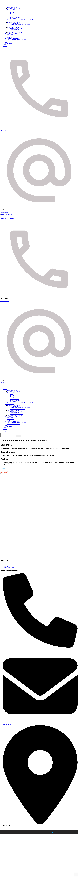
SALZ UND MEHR (9, 21)
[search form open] (0, 434)
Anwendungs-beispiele (10, 36)
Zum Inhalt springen (5, 1)
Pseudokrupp (13, 18)
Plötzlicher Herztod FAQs (13, 41)
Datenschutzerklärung (8, 567)
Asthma (11, 11)
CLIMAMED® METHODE (11, 7)
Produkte (5, 6)
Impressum (5, 563)
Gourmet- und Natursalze (13, 22)
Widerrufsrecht (6, 566)
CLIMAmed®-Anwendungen (14, 9)
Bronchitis (12, 12)
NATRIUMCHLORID (15, 23)
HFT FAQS (10, 34)
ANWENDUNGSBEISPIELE (16, 28)
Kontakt (5, 46)
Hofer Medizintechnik (8, 218)
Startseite (5, 4)
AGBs (4, 565)
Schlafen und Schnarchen (16, 17)
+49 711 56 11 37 (4, 130)
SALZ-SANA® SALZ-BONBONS (15, 32)
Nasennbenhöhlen (14, 16)
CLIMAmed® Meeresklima (13, 8)
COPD (11, 13)
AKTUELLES (6, 44)
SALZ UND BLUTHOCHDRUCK (17, 26)
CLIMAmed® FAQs (7, 43)
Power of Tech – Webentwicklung (44, 832)
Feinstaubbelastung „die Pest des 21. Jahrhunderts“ (20, 19)
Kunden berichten (7, 42)
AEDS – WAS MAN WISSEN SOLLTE (16, 39)
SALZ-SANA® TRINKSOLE (14, 27)
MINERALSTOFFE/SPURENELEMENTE (20, 24)
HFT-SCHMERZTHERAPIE (12, 33)
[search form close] (0, 437)
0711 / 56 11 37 (7, 648)
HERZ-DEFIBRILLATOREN (12, 38)
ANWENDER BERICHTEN (16, 31)
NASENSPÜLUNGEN (15, 29)
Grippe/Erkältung (14, 14)
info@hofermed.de (5, 212)
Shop (4, 47)
